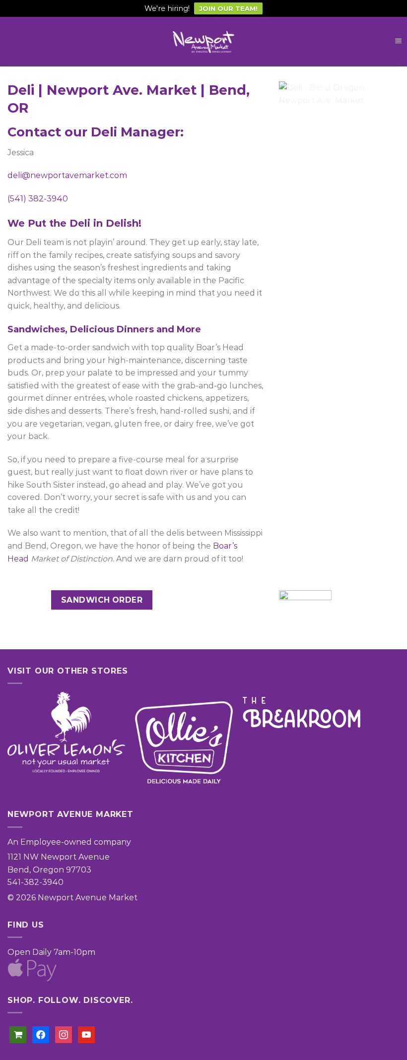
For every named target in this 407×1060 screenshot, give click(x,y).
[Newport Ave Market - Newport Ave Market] (203, 42)
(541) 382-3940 (37, 198)
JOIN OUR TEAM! (228, 8)
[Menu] (398, 42)
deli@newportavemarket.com (67, 175)
